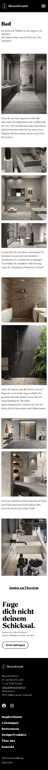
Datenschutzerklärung (12, 758)
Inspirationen (12, 717)
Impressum (7, 762)
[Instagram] (12, 706)
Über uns (8, 740)
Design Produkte (14, 734)
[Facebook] (4, 706)
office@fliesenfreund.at (13, 687)
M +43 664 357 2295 (13, 680)
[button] (43, 6)
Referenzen (10, 728)
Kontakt (8, 747)
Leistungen (10, 722)
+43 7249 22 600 (13, 683)
